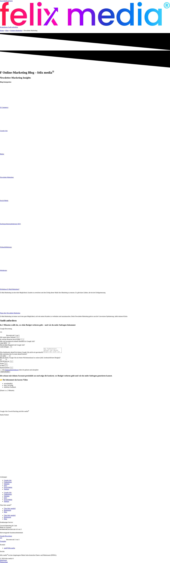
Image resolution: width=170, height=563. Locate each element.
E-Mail (2, 365)
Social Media (8, 487)
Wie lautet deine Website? (8, 337)
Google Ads (7, 480)
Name (2, 363)
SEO (5, 485)
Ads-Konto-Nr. (5, 361)
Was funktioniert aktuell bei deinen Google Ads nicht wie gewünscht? (22, 352)
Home (2, 30)
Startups (6, 489)
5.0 (1, 538)
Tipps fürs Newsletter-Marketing (10, 313)
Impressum (3, 560)
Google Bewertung (6, 536)
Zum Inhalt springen (6, 1)
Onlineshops (8, 482)
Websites (6, 484)
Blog (6, 30)
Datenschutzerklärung (12, 370)
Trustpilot (3, 541)
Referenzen (7, 510)
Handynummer (5, 367)
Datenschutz (4, 562)
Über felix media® (10, 508)
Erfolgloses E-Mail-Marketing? (9, 289)
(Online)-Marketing (16, 30)
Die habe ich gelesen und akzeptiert (20, 370)
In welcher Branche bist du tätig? (10, 339)
